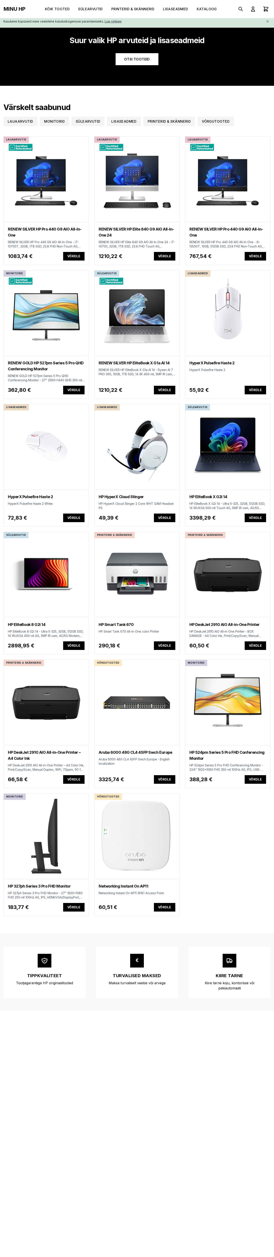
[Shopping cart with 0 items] (266, 9)
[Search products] (240, 9)
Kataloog (207, 9)
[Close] (268, 21)
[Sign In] (253, 9)
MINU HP (14, 9)
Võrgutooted (215, 121)
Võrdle (73, 256)
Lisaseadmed (175, 9)
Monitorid (54, 121)
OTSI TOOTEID (137, 59)
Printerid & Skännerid (132, 9)
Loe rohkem (113, 21)
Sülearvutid (90, 9)
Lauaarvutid (20, 121)
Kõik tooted (57, 9)
